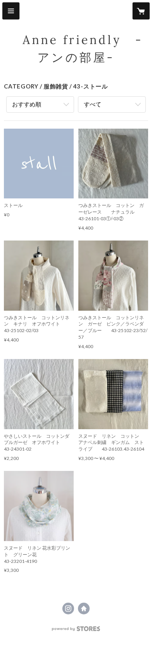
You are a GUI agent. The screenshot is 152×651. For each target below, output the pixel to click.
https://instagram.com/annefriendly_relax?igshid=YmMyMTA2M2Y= (84, 608)
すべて (92, 104)
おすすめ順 (26, 104)
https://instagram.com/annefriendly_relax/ (68, 608)
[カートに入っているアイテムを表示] (141, 10)
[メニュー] (10, 10)
